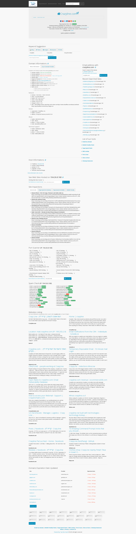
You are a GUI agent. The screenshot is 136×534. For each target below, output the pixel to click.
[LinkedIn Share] (67, 21)
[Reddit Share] (73, 21)
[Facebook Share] (61, 21)
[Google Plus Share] (63, 21)
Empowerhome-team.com (89, 97)
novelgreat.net (33, 496)
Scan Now (66, 182)
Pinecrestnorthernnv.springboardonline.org (93, 130)
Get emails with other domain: (90, 73)
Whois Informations (34, 66)
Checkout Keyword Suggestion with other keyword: (41, 55)
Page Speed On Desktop (45, 190)
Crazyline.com (40, 17)
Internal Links (33, 190)
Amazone (53, 49)
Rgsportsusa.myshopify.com (90, 114)
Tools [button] (63, 3)
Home (34, 17)
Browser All (33, 506)
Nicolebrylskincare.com (88, 84)
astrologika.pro (33, 502)
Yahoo (39, 49)
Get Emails (104, 75)
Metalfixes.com (87, 95)
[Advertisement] (54, 145)
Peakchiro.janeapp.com (88, 86)
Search (81, 3)
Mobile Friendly (70, 190)
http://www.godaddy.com (44, 80)
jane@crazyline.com (88, 71)
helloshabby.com (33, 486)
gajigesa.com (32, 477)
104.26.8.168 (40, 164)
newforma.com (33, 483)
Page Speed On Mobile (58, 190)
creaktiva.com (32, 480)
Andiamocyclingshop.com (89, 81)
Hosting (59, 3)
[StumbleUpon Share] (71, 21)
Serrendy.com (86, 125)
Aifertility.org (86, 134)
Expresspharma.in (87, 119)
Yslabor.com (86, 100)
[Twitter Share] (65, 21)
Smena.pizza (86, 127)
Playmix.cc (85, 106)
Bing (32, 49)
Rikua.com (85, 89)
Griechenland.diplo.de (88, 103)
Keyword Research (43, 3)
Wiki (61, 49)
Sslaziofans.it (86, 92)
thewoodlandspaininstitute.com (36, 489)
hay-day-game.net (33, 474)
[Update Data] (48, 63)
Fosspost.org (86, 111)
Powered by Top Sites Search (61, 532)
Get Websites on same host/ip (36, 182)
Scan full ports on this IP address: (37, 278)
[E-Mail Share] (75, 21)
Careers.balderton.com (88, 117)
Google (46, 49)
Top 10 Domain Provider (48, 66)
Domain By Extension (52, 3)
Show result (53, 57)
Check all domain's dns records (35, 173)
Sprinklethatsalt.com (88, 108)
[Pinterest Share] (69, 21)
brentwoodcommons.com (35, 499)
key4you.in (32, 493)
